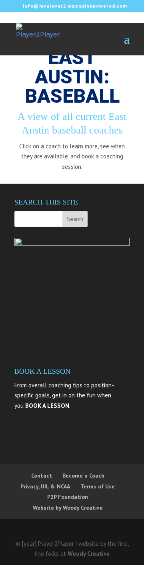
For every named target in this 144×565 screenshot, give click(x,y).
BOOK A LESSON (47, 405)
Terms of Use (97, 486)
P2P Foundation (67, 496)
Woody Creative (89, 553)
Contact (41, 475)
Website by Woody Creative (68, 507)
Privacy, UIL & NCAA (45, 486)
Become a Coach (83, 475)
